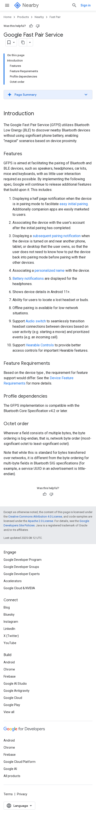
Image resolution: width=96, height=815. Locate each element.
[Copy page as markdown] (23, 42)
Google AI (10, 769)
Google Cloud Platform (19, 761)
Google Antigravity (16, 690)
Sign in (86, 5)
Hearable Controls (40, 345)
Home (7, 17)
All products (12, 776)
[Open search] (74, 5)
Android (9, 662)
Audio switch (36, 321)
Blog (7, 607)
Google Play (12, 705)
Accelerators (13, 581)
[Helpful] (31, 26)
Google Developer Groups (21, 567)
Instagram (11, 621)
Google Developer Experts (22, 574)
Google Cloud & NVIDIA (19, 588)
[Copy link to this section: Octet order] (33, 424)
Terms (8, 794)
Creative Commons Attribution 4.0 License (35, 516)
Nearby (30, 5)
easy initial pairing (74, 204)
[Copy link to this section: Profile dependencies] (51, 396)
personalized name (50, 270)
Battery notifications (28, 278)
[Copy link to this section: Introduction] (38, 114)
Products (23, 17)
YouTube (10, 643)
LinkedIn (9, 629)
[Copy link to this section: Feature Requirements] (54, 363)
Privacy (22, 794)
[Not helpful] (37, 26)
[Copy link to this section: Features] (26, 154)
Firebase (10, 676)
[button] (48, 94)
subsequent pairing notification (57, 236)
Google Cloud (13, 698)
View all (9, 712)
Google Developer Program (23, 559)
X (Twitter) (11, 636)
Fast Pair (55, 17)
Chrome (9, 669)
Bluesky (9, 614)
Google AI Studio (15, 683)
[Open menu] (7, 5)
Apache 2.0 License (40, 521)
